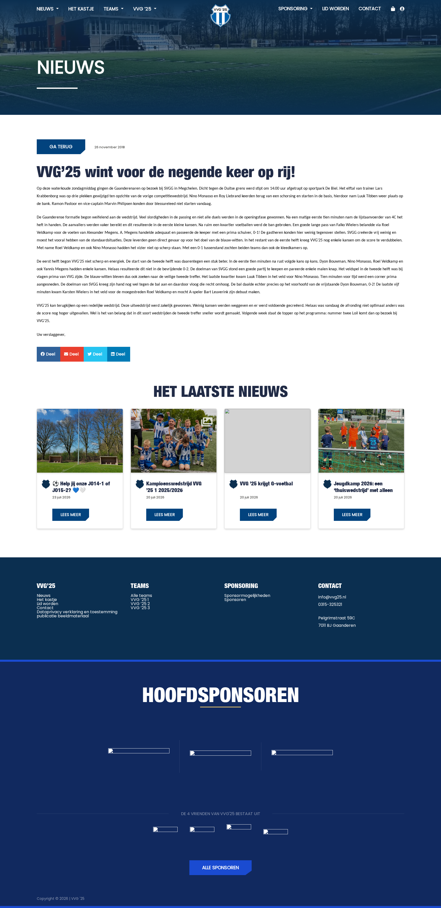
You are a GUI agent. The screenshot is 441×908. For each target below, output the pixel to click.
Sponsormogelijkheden (247, 595)
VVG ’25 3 (140, 608)
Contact (370, 8)
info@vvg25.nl (332, 597)
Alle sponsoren (220, 867)
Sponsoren (235, 600)
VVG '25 (77, 898)
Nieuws (46, 9)
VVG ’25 (143, 9)
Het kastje (81, 9)
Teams (112, 9)
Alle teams (141, 595)
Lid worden (335, 8)
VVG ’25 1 (140, 600)
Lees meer (70, 515)
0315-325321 (330, 604)
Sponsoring (293, 8)
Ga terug (61, 146)
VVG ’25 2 (140, 604)
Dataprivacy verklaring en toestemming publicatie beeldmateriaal (77, 614)
